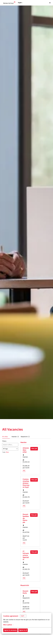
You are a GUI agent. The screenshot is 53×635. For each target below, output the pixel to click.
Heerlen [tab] (15, 436)
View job (34, 448)
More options (7, 625)
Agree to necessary (10, 630)
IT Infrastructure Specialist (26, 555)
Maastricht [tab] (25, 436)
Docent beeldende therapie (26, 518)
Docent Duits (25, 592)
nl (24, 470)
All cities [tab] (5, 436)
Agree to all (23, 630)
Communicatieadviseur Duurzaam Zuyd (26, 483)
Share (7, 452)
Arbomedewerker (26, 450)
